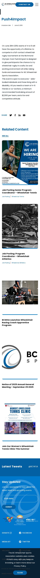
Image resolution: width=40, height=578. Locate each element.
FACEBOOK (27, 533)
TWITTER (26, 541)
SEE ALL (5, 136)
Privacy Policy (20, 566)
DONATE (5, 533)
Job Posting (6, 196)
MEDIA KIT (6, 541)
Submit (9, 507)
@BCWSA (33, 466)
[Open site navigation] (36, 4)
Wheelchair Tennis (18, 196)
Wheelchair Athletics (18, 263)
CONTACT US (24, 4)
